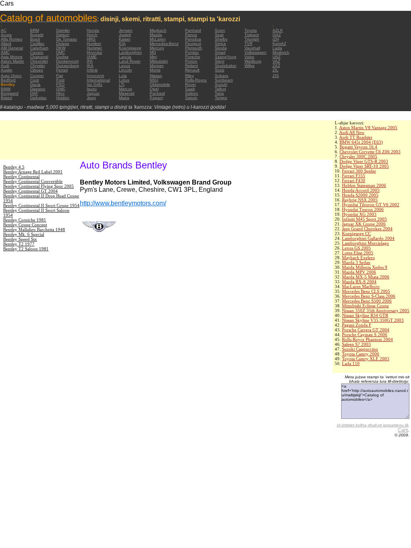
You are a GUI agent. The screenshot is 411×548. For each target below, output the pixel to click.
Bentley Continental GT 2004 (30, 191)
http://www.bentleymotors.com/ (123, 203)
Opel (154, 89)
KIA (122, 43)
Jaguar (93, 93)
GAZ (277, 34)
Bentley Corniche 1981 (24, 219)
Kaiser (124, 39)
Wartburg (252, 61)
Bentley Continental (21, 176)
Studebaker (225, 65)
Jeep (91, 97)
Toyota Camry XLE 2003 (365, 358)
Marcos (125, 89)
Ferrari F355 (353, 175)
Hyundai (94, 52)
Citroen (36, 70)
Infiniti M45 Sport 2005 (364, 219)
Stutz (219, 70)
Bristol (6, 97)
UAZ (277, 57)
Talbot (220, 89)
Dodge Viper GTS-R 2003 (364, 161)
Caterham (39, 48)
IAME (92, 57)
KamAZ (279, 43)
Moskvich (281, 52)
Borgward (9, 93)
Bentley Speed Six (20, 239)
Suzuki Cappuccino (360, 349)
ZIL (276, 70)
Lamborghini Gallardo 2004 (368, 238)
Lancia (125, 57)
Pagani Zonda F (356, 325)
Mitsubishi (159, 61)
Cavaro (36, 52)
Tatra (219, 93)
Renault (192, 70)
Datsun (62, 34)
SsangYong (225, 57)
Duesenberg (67, 65)
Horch (92, 34)
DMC (60, 52)
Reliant (191, 65)
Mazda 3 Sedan (356, 262)
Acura (6, 34)
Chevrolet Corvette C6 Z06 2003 (370, 151)
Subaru (221, 75)
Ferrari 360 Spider (359, 170)
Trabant (251, 34)
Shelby (221, 39)
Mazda (156, 34)
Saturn (191, 97)
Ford (60, 80)
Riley (189, 75)
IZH (276, 39)
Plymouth (193, 48)
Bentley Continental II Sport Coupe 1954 (41, 205)
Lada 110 (351, 363)
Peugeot (193, 43)
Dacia (35, 84)
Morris (155, 70)
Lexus (124, 65)
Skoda (221, 48)
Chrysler (37, 65)
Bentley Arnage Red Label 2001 (33, 171)
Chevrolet (39, 61)
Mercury (157, 48)
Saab (190, 89)
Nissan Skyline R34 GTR (365, 315)
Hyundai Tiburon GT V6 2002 (370, 204)
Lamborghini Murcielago (365, 243)
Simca (220, 43)
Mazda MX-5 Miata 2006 (365, 276)
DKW (60, 48)
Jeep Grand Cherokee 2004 (367, 228)
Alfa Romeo (11, 39)
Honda (93, 30)
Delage (62, 43)
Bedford (8, 80)
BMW (5, 89)
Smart (220, 52)
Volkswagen (255, 52)
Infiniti (92, 70)
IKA (90, 65)
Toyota (250, 30)
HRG (91, 39)
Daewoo (37, 89)
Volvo (249, 57)
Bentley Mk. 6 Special (23, 234)
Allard (6, 43)
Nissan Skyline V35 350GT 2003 (373, 320)
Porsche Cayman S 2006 (364, 334)
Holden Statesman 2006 (364, 185)
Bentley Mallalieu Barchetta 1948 (34, 229)
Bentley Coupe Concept (25, 224)
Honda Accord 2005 (361, 190)
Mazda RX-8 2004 (359, 281)
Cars (403, 430)
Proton (191, 61)
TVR (248, 43)
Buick (35, 39)
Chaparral (39, 57)
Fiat (59, 75)
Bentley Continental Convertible (33, 181)
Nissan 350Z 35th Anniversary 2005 (375, 310)
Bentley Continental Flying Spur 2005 (38, 186)
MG (153, 52)
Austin (6, 70)
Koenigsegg (130, 48)
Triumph (251, 39)
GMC (60, 89)
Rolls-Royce (196, 80)
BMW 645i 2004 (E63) (361, 142)
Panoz (191, 34)
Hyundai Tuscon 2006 (363, 209)
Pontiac (192, 52)
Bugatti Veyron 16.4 (358, 146)
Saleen (191, 93)
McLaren (158, 39)
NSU (154, 80)
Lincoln (125, 70)
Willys (249, 65)
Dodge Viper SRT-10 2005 (364, 166)
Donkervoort (67, 61)
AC (3, 30)
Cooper (37, 75)
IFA (90, 61)
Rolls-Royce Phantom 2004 (367, 339)
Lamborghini (130, 52)
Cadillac (37, 43)
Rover (190, 84)
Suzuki (221, 84)
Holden (62, 97)
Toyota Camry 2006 (360, 353)
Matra (124, 97)
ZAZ (276, 65)
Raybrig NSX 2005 (360, 199)
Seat (219, 34)
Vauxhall (252, 48)
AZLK (278, 30)
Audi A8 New (351, 132)
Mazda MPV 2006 (359, 272)
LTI (121, 84)
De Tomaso (66, 39)
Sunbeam (224, 80)
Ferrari (62, 70)
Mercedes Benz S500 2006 (367, 300)
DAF (34, 93)
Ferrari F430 (353, 180)
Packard (157, 93)
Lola (123, 75)
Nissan (156, 75)
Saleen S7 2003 (356, 344)
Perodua (193, 39)
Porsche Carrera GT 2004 (365, 329)
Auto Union (11, 75)
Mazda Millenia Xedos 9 (364, 267)
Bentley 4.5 (13, 166)
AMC (5, 52)
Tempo (221, 97)
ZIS (276, 75)
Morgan (157, 65)
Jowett (125, 34)
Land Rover (129, 61)
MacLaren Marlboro (361, 286)
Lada (277, 48)
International (98, 80)
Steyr (219, 61)
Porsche (192, 57)
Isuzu (92, 89)
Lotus (124, 80)
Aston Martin (12, 61)
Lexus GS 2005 (356, 248)
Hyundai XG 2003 (359, 214)
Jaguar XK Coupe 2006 (364, 223)
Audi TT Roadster (355, 137)
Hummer (94, 48)
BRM (34, 30)
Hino (60, 93)
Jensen (125, 30)
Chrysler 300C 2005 (358, 156)
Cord (34, 80)
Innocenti (95, 75)
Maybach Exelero (358, 257)
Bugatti (36, 34)
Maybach (158, 30)
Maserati (126, 93)
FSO (60, 84)
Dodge (62, 57)
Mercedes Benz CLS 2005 (366, 291)
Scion (220, 30)
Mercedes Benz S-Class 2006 (368, 296)
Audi (5, 65)
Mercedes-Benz (164, 43)
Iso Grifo (94, 84)
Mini (153, 57)
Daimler (63, 30)
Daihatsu (38, 97)
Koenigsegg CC (356, 233)
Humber (94, 43)
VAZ (276, 61)
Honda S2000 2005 (360, 195)
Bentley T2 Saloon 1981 (26, 248)
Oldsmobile (160, 84)
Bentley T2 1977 (19, 244)
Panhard (193, 30)
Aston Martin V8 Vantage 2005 (368, 127)
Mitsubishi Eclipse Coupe (365, 305)
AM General (12, 48)
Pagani (156, 97)
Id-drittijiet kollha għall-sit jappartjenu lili (372, 425)
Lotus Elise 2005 (357, 252)
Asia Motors (11, 57)
